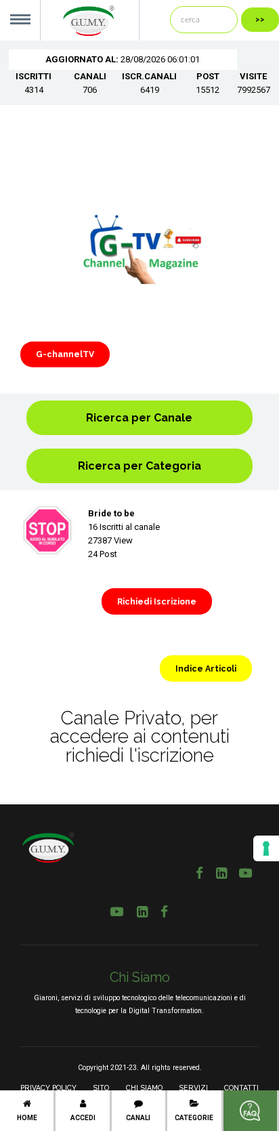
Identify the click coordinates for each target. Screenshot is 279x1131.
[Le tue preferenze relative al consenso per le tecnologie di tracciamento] (266, 848)
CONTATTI (241, 1088)
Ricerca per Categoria (139, 465)
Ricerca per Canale (139, 417)
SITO (101, 1088)
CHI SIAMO (144, 1088)
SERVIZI (193, 1088)
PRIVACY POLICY (48, 1088)
